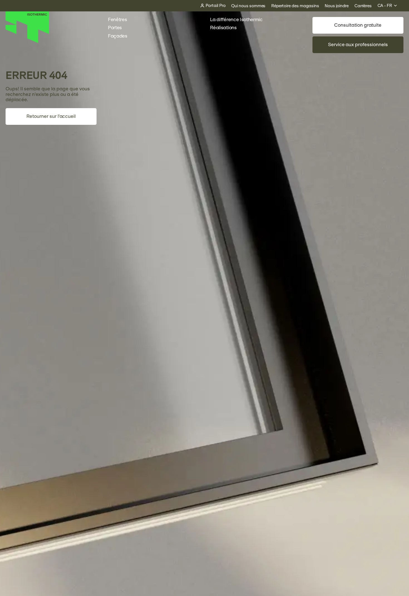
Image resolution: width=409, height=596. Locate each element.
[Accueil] (27, 41)
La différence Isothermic (236, 19)
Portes (115, 27)
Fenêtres (117, 19)
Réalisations (223, 27)
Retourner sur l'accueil (51, 116)
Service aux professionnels (358, 44)
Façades (117, 36)
